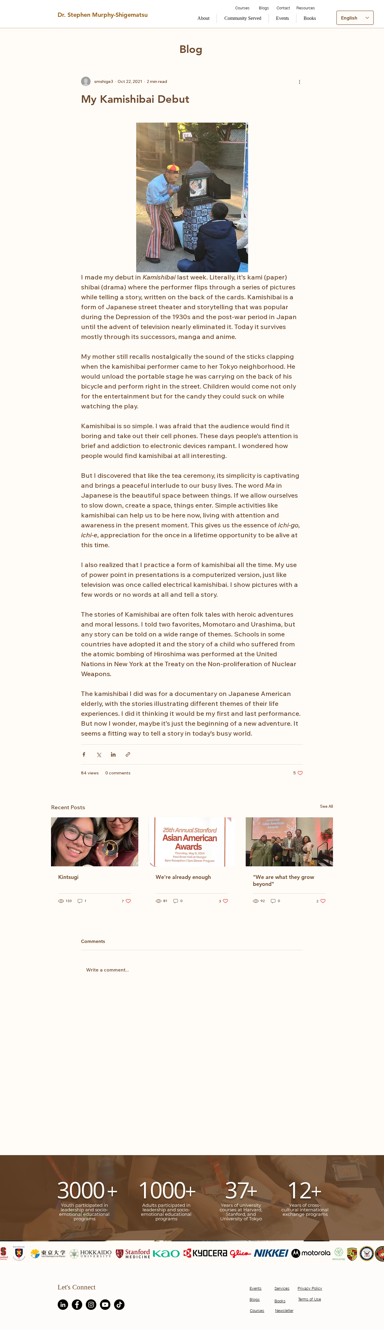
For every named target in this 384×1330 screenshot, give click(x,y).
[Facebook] (77, 1304)
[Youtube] (105, 1304)
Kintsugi (68, 877)
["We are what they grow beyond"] (289, 841)
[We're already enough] (192, 842)
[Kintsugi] (94, 841)
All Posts (65, 40)
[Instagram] (91, 1304)
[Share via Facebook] (84, 754)
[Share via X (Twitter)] (98, 754)
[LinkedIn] (63, 1304)
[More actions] (299, 81)
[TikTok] (119, 1304)
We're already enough (183, 877)
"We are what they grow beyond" (283, 880)
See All (326, 806)
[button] (242, 18)
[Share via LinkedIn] (113, 754)
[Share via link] (128, 754)
